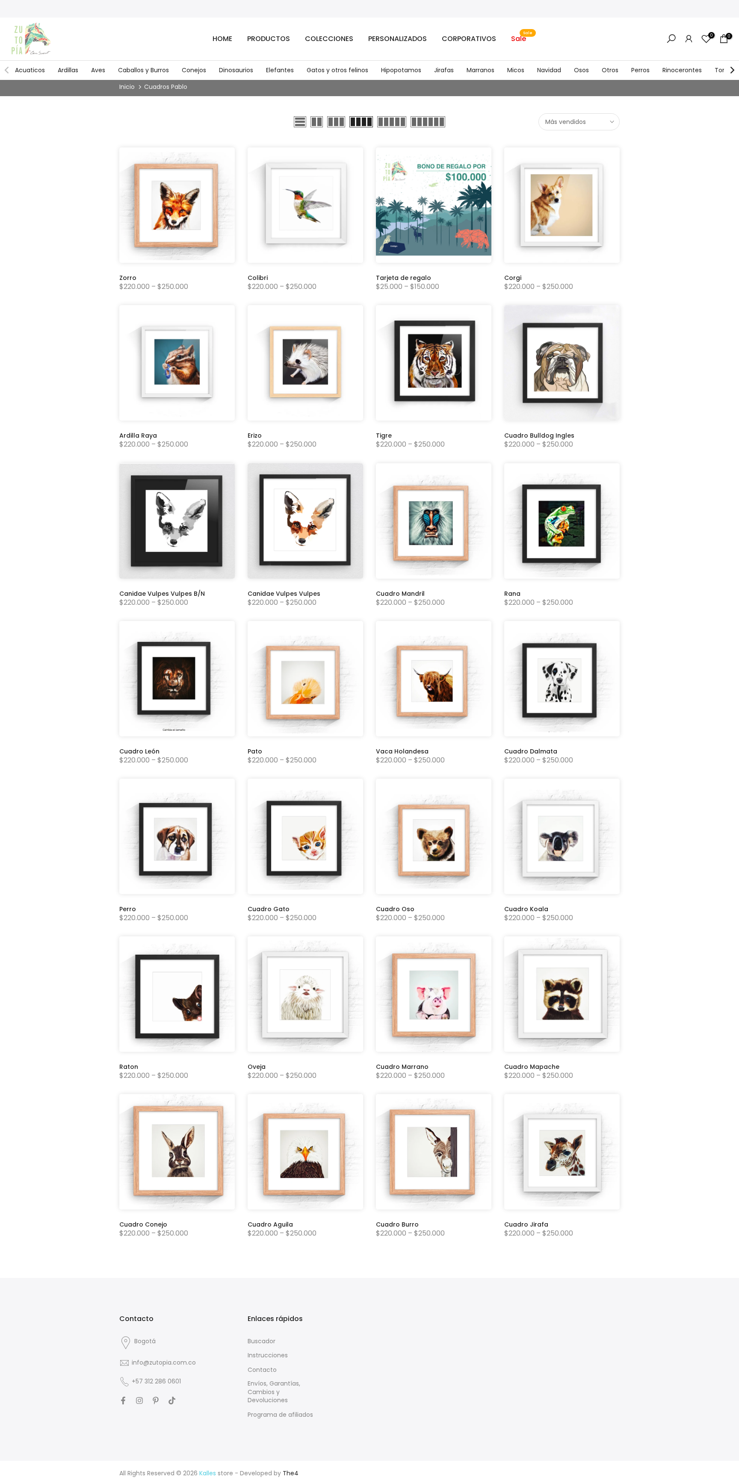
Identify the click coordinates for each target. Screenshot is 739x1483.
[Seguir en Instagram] (139, 1400)
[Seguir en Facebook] (123, 1400)
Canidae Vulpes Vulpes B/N (162, 593)
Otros (610, 70)
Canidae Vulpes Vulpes (284, 593)
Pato (255, 751)
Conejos (194, 70)
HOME (222, 39)
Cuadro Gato (269, 909)
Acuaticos (30, 70)
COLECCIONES (329, 39)
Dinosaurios (236, 70)
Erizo (255, 435)
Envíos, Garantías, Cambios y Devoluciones (274, 1392)
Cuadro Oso (395, 909)
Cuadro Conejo (143, 1224)
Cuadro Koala (526, 909)
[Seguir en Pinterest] (156, 1400)
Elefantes (280, 70)
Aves (98, 70)
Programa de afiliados (280, 1415)
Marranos (480, 70)
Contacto (262, 1370)
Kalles (207, 1473)
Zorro (127, 278)
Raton (128, 1066)
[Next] (731, 70)
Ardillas (68, 70)
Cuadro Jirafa (526, 1224)
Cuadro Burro (397, 1224)
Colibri (258, 278)
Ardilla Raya (138, 435)
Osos (581, 70)
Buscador (261, 1341)
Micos (515, 70)
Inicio (127, 86)
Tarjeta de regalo (403, 278)
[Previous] (7, 70)
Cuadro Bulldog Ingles (539, 435)
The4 (291, 1473)
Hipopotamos (401, 70)
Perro (127, 909)
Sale (521, 38)
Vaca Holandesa (402, 751)
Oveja (257, 1066)
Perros (640, 70)
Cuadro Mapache (531, 1066)
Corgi (512, 278)
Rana (512, 593)
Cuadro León (139, 751)
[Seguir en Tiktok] (172, 1400)
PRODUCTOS (268, 39)
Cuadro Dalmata (530, 751)
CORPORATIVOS (469, 39)
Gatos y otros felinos (337, 70)
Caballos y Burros (143, 70)
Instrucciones (268, 1355)
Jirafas (444, 70)
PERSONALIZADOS (397, 39)
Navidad (549, 70)
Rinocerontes (682, 70)
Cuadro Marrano (402, 1066)
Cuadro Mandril (400, 593)
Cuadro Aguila (270, 1224)
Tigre (384, 435)
